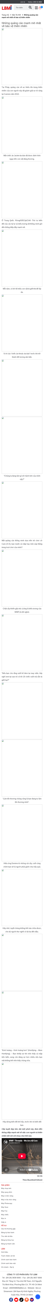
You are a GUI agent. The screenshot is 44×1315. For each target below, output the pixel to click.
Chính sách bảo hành (8, 1259)
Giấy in (3, 1222)
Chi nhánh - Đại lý (7, 1267)
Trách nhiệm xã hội (8, 1256)
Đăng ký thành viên (8, 1244)
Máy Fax (4, 1211)
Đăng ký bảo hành (7, 1232)
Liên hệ (22, 2)
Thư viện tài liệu (7, 1236)
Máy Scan (4, 1207)
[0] (40, 9)
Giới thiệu (4, 1252)
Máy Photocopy (6, 1203)
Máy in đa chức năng (8, 1199)
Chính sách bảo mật (8, 1263)
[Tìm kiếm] (30, 7)
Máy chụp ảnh (6, 1188)
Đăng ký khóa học (7, 1240)
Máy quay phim (6, 1192)
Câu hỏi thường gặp (8, 1229)
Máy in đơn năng (7, 1196)
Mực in (3, 1218)
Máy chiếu (4, 1215)
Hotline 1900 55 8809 (35, 2)
